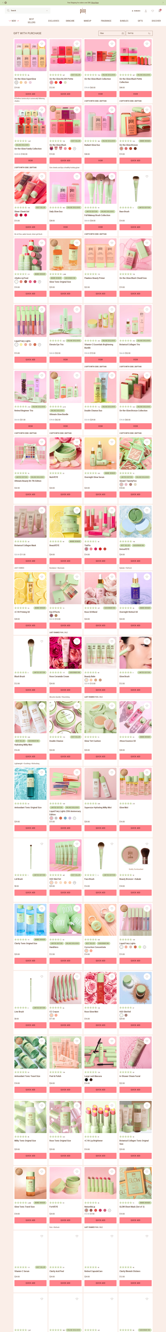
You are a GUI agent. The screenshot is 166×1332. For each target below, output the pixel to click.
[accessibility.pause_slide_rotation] (5, 2)
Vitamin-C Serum (21, 1271)
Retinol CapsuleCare (93, 1271)
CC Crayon (54, 1011)
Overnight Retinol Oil (128, 612)
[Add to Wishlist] (41, 43)
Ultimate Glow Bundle (58, 414)
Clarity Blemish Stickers (129, 1271)
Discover (156, 21)
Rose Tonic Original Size (60, 1140)
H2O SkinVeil (125, 1011)
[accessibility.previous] (3, 2)
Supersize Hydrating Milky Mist (98, 807)
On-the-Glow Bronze (128, 145)
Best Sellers (31, 21)
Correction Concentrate (95, 947)
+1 (75, 818)
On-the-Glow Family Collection (28, 148)
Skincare (70, 21)
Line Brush (19, 1011)
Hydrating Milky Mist (23, 744)
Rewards (137, 11)
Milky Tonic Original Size (25, 1140)
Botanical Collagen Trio (129, 344)
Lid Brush (18, 879)
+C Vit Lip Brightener (93, 1140)
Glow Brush (124, 676)
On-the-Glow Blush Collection (97, 79)
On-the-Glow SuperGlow (25, 79)
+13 (75, 883)
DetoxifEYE (124, 549)
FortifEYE (53, 1206)
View (100, 94)
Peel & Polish (55, 1076)
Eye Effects (54, 612)
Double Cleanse (56, 741)
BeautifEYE (54, 545)
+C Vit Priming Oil (22, 612)
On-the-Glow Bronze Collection (133, 410)
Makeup (87, 21)
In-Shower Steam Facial (129, 1076)
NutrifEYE (53, 477)
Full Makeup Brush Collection (97, 215)
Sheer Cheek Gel (21, 211)
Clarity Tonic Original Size (25, 943)
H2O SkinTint (55, 879)
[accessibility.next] (163, 2)
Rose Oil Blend (90, 612)
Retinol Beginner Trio (23, 410)
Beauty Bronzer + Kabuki (130, 879)
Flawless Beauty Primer (94, 278)
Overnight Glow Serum (94, 477)
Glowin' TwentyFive (128, 481)
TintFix (87, 545)
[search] (8, 10)
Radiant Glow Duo (92, 145)
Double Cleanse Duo (93, 410)
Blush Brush (19, 676)
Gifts (140, 21)
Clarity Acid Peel (56, 1271)
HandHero (53, 947)
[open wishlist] (152, 10)
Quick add (30, 94)
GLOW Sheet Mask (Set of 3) (131, 1206)
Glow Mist (123, 807)
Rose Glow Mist (91, 1011)
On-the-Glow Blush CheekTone (133, 278)
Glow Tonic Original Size (60, 282)
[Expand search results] (47, 11)
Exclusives (53, 21)
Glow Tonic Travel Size (24, 1206)
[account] (145, 10)
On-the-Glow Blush (57, 145)
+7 (40, 345)
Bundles (124, 21)
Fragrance (106, 21)
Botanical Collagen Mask (25, 545)
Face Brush (89, 879)
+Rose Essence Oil (127, 741)
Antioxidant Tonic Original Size (28, 807)
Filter (102, 33)
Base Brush (124, 211)
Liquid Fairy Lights (22, 341)
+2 (75, 149)
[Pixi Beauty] (83, 11)
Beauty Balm (89, 676)
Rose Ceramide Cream (59, 676)
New (14, 21)
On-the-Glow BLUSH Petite (61, 79)
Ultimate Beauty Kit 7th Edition (27, 481)
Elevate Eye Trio (56, 344)
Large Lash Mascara (93, 1076)
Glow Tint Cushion (92, 741)
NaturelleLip (89, 1206)
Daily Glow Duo (56, 211)
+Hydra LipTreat (21, 278)
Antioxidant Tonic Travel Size (27, 1076)
